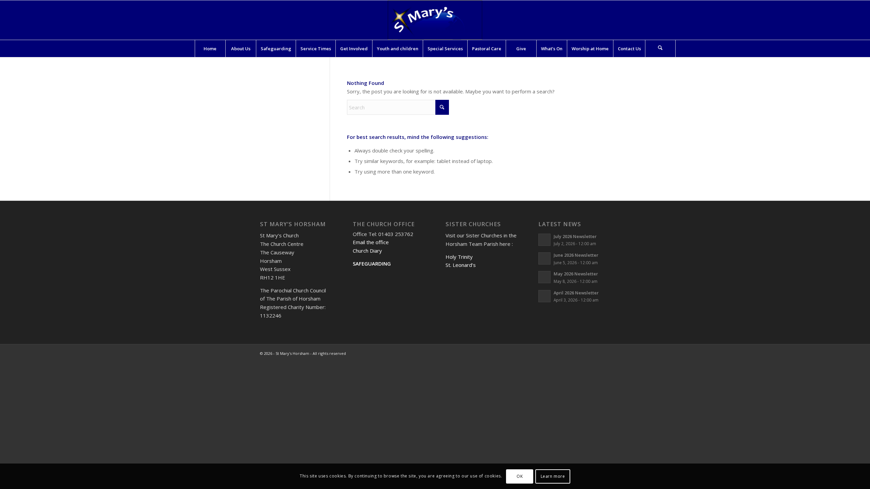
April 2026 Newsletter (576, 293)
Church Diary (367, 250)
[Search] (660, 48)
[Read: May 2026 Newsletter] (544, 277)
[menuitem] (210, 48)
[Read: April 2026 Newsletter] (544, 296)
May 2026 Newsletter (576, 274)
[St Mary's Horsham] (435, 20)
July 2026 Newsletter (575, 236)
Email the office (371, 242)
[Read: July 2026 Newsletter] (544, 240)
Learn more (553, 476)
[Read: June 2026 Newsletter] (544, 258)
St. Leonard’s (461, 264)
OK (520, 476)
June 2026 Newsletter (576, 255)
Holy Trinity (459, 256)
